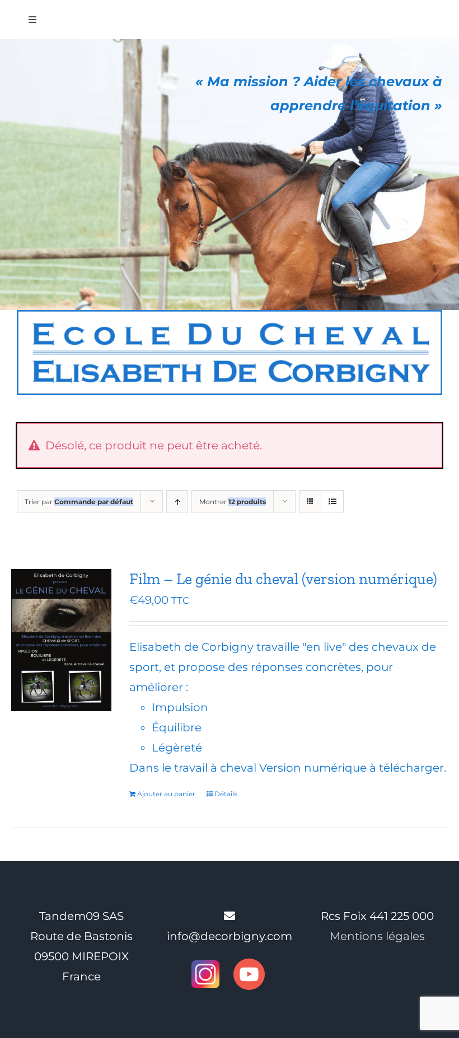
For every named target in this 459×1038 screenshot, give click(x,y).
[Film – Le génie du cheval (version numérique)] (61, 640)
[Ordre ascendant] (177, 501)
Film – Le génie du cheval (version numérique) (283, 579)
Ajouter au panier (166, 794)
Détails (225, 794)
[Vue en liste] (332, 502)
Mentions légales (377, 936)
